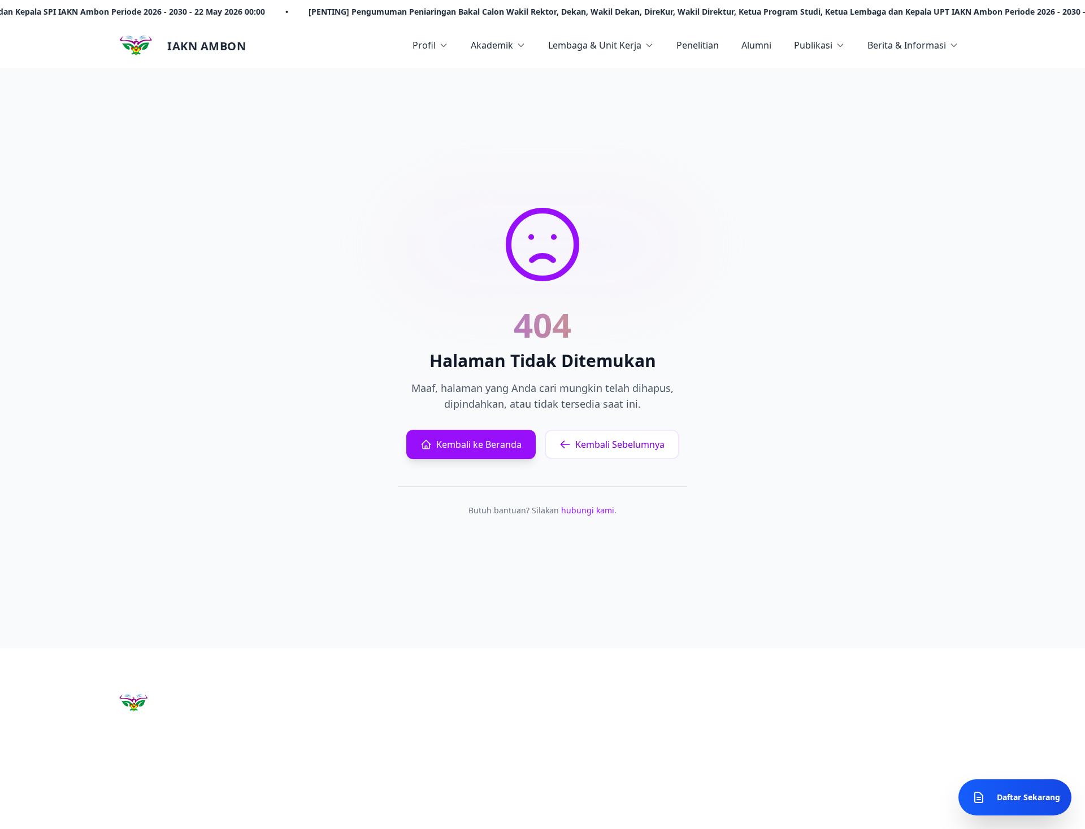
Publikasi (813, 45)
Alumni (756, 45)
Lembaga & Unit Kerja (594, 45)
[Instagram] (128, 807)
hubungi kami (587, 510)
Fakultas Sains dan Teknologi (603, 717)
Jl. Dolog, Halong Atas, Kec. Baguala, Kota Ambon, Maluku (830, 728)
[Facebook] (182, 807)
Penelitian (697, 45)
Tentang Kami (436, 717)
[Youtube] (155, 807)
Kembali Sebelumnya (620, 444)
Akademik (492, 45)
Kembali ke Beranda (479, 444)
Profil (424, 45)
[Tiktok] (209, 807)
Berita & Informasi (906, 45)
